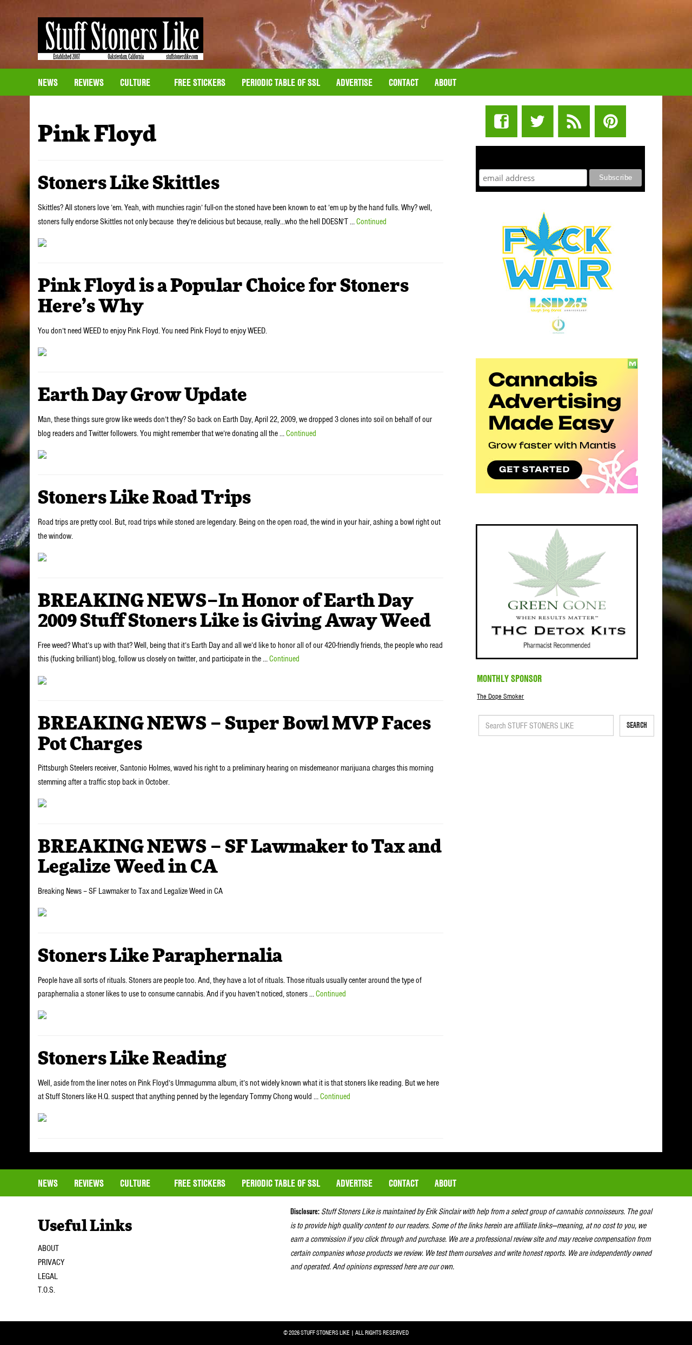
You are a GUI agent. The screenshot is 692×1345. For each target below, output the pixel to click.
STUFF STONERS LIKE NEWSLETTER (560, 155)
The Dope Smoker (500, 696)
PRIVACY (51, 1262)
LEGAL (48, 1276)
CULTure (136, 82)
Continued (371, 221)
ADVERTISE (354, 82)
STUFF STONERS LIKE (120, 38)
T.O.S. (46, 1289)
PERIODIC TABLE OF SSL (281, 82)
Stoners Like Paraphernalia (160, 956)
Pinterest (610, 121)
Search (637, 725)
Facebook (501, 121)
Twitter (538, 121)
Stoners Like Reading (132, 1059)
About (445, 82)
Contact (403, 82)
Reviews (89, 82)
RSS (574, 121)
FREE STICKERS (199, 82)
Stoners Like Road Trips (144, 498)
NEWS (48, 82)
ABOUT (48, 1248)
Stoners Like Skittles (128, 184)
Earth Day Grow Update (142, 395)
